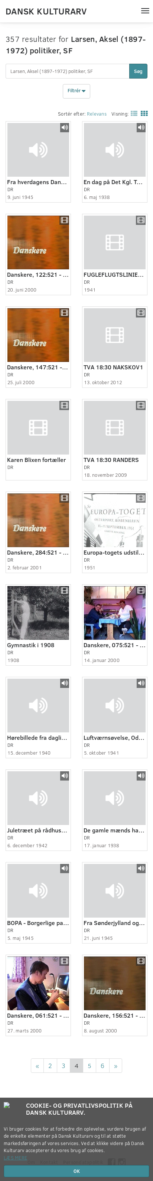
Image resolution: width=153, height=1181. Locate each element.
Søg (138, 71)
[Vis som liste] (132, 113)
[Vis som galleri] (142, 113)
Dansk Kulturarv (46, 11)
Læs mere (15, 1157)
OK (77, 1171)
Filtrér (75, 90)
